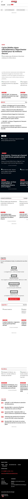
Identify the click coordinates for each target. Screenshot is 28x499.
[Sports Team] (14, 1)
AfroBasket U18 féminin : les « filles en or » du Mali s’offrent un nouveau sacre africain (9, 386)
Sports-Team (3, 473)
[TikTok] (8, 471)
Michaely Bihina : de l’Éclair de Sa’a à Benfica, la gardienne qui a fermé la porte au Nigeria (8, 184)
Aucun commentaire (13, 165)
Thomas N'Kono (14, 270)
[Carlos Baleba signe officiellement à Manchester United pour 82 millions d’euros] (14, 62)
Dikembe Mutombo (14, 278)
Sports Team (4, 462)
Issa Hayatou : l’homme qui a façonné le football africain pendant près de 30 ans (14, 157)
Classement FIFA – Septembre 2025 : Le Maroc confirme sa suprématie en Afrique (15, 412)
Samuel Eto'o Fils (14, 294)
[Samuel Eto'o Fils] (14, 291)
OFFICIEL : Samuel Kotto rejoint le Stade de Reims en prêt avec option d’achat (13, 117)
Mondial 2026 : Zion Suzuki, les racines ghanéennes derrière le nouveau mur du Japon (15, 423)
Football (4, 92)
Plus (26, 102)
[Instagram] (6, 471)
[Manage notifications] (3, 496)
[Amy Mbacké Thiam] (14, 283)
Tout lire (25, 304)
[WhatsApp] (12, 471)
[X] (3, 471)
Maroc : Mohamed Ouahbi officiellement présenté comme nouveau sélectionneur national (14, 110)
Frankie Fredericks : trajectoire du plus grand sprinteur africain (11, 323)
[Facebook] (2, 471)
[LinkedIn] (9, 471)
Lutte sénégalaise (9, 10)
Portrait (23, 92)
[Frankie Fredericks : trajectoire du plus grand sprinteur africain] (11, 314)
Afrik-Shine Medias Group (13, 473)
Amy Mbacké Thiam (14, 286)
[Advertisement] (14, 28)
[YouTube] (5, 471)
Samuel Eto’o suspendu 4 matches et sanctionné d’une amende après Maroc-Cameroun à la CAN (14, 127)
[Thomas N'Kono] (14, 267)
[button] (2, 1)
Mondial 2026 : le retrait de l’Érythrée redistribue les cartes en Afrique (14, 408)
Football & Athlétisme (6, 198)
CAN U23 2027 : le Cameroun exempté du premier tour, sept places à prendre (10, 96)
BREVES (3, 102)
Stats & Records (21, 10)
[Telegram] (11, 471)
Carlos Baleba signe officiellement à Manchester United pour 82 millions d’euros (14, 50)
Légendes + (4, 305)
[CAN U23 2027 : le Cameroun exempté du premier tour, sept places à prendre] (10, 86)
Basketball (4, 382)
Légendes (5, 320)
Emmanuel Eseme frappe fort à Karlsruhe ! (13, 114)
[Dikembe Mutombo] (14, 275)
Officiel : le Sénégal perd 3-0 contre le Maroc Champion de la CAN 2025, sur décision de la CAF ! (14, 106)
